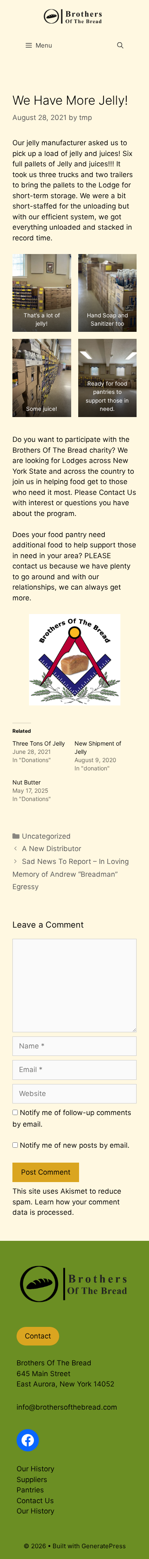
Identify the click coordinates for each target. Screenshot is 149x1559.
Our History (35, 1469)
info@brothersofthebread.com (67, 1407)
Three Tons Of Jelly (38, 743)
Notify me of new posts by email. (75, 1145)
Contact (38, 1336)
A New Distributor (51, 848)
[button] (41, 293)
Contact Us (117, 492)
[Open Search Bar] (120, 45)
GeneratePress (104, 1546)
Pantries (30, 1490)
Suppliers (32, 1479)
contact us (29, 566)
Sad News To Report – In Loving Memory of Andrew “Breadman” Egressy (70, 874)
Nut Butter (26, 782)
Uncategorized (46, 836)
